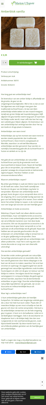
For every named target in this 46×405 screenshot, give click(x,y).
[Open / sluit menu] (2, 4)
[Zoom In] (42, 382)
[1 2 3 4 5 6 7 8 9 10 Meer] (4, 62)
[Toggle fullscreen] (42, 358)
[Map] (23, 372)
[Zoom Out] (42, 385)
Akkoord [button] (37, 397)
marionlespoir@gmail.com (25, 342)
